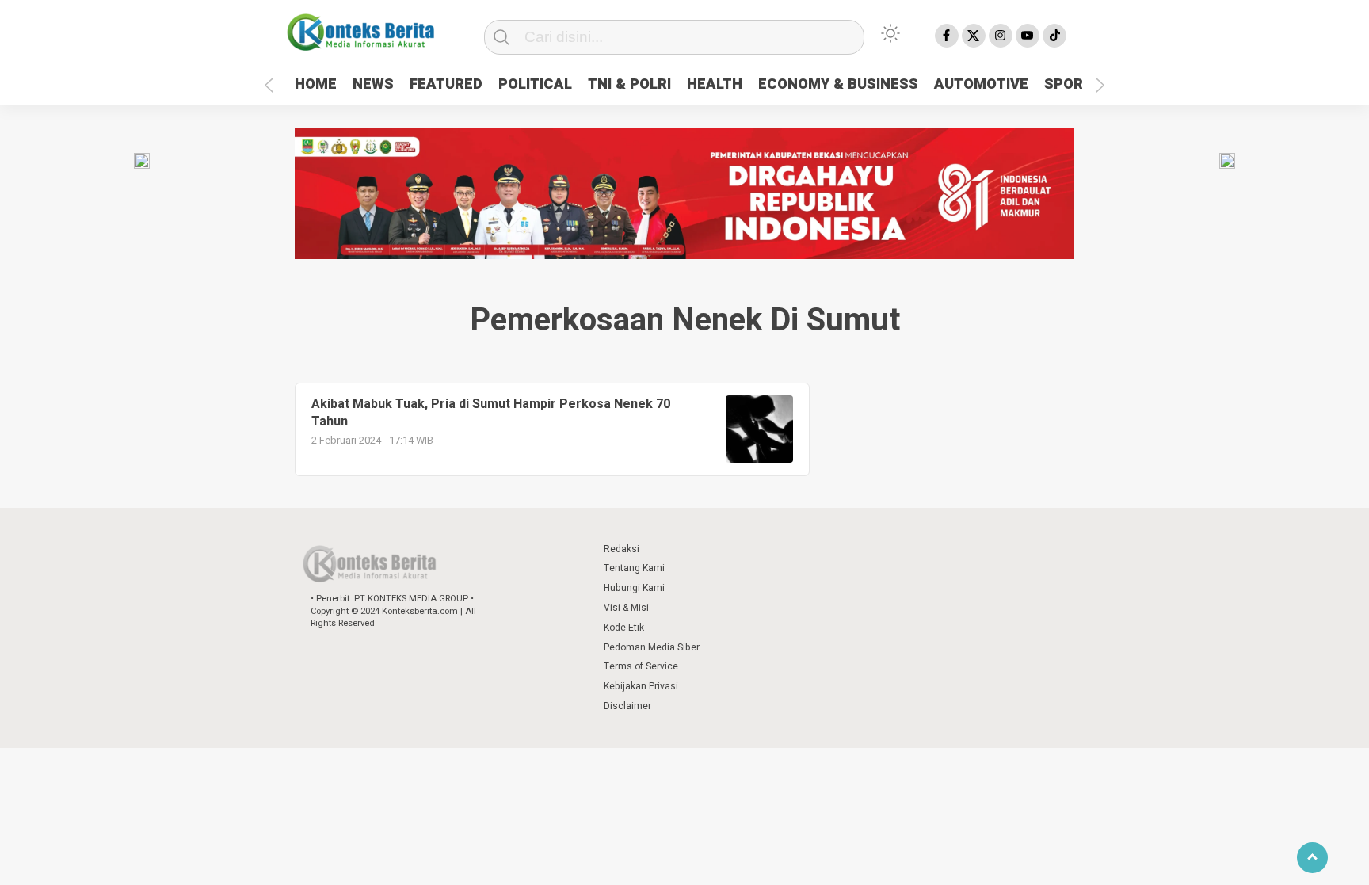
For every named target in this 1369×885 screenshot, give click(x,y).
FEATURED (446, 84)
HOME (316, 84)
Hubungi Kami (634, 588)
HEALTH (714, 84)
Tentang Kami (634, 568)
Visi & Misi (626, 608)
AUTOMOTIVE (981, 84)
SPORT (1068, 84)
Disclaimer (627, 706)
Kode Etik (624, 627)
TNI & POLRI (629, 84)
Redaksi (621, 549)
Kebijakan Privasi (641, 686)
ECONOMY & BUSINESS (838, 84)
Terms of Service (641, 666)
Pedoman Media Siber (652, 647)
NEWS (373, 84)
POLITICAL (535, 84)
